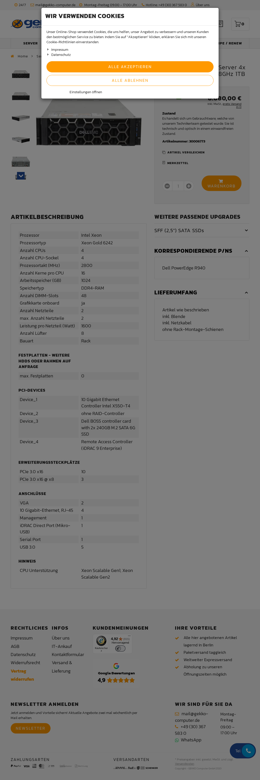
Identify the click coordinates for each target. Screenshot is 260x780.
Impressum (59, 49)
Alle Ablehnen (130, 80)
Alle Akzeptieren (130, 66)
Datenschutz (61, 54)
